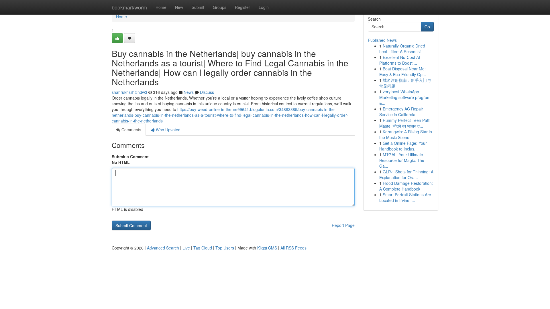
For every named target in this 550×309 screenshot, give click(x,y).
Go (427, 26)
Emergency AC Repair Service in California (401, 111)
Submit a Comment (130, 156)
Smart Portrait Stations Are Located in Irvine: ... (405, 197)
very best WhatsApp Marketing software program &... (405, 97)
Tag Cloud (202, 248)
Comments (130, 129)
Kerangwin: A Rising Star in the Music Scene (405, 134)
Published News (382, 40)
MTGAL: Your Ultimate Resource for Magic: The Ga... (401, 160)
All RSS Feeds (293, 248)
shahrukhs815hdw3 (129, 92)
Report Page (343, 225)
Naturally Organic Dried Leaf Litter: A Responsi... (402, 48)
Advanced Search (163, 248)
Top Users (224, 248)
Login (264, 7)
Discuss (207, 92)
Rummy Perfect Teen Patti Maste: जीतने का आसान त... (404, 123)
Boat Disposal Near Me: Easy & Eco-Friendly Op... (402, 71)
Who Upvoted (167, 129)
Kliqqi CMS (267, 248)
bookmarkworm (129, 7)
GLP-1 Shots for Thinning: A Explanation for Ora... (406, 174)
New (179, 7)
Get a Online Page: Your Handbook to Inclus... (403, 146)
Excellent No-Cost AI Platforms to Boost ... (399, 60)
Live (186, 248)
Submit (198, 7)
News (189, 92)
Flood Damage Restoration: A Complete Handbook (406, 186)
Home (161, 7)
